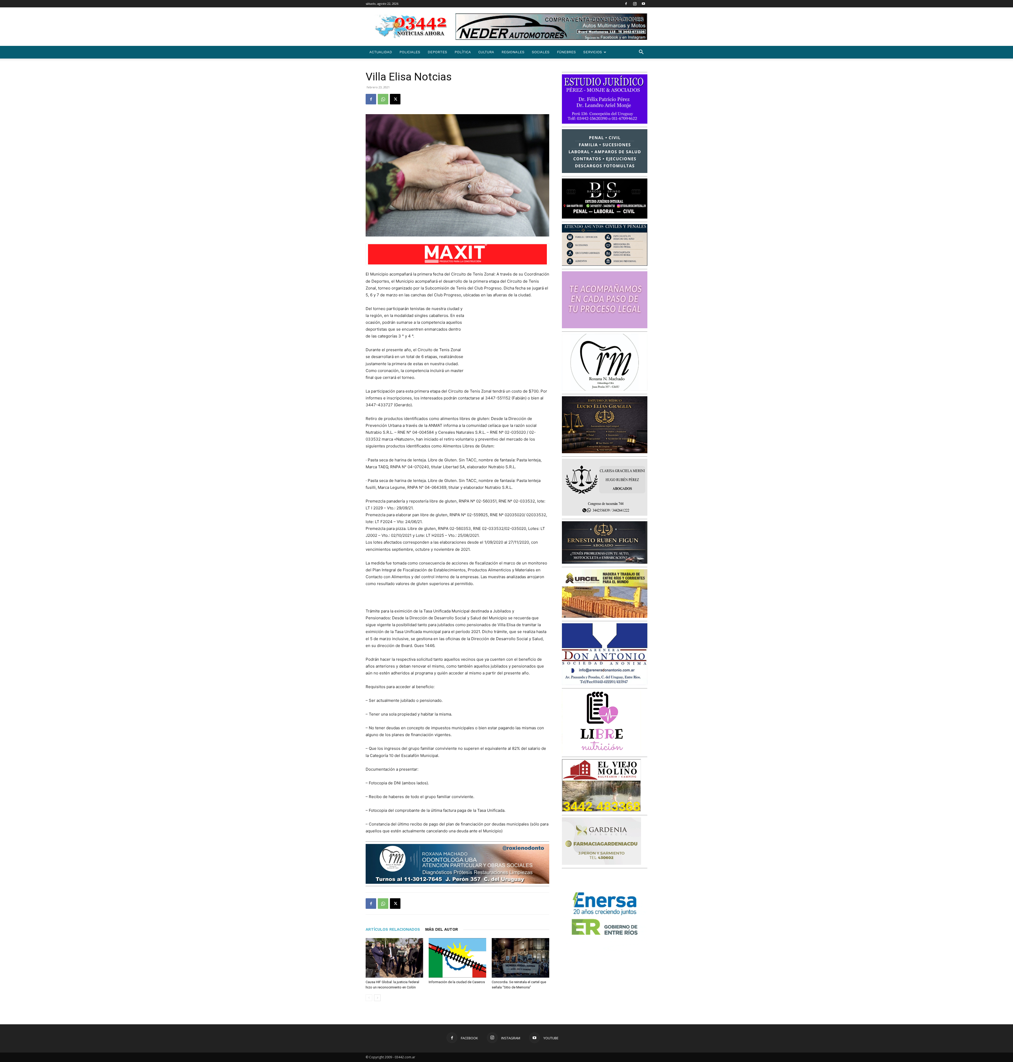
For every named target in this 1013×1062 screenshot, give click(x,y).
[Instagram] (635, 3)
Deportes (437, 52)
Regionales (512, 52)
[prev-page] (369, 998)
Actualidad (380, 52)
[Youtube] (643, 3)
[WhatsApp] (383, 99)
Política (463, 52)
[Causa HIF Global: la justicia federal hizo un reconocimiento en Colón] (394, 958)
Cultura (486, 52)
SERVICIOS (592, 52)
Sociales (540, 52)
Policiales (409, 52)
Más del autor (441, 929)
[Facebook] (626, 3)
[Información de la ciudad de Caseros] (457, 958)
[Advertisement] (509, 340)
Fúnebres (566, 52)
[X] (395, 99)
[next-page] (377, 998)
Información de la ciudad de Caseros (457, 982)
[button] (641, 52)
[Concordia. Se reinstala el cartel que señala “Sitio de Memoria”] (520, 958)
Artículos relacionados (393, 929)
